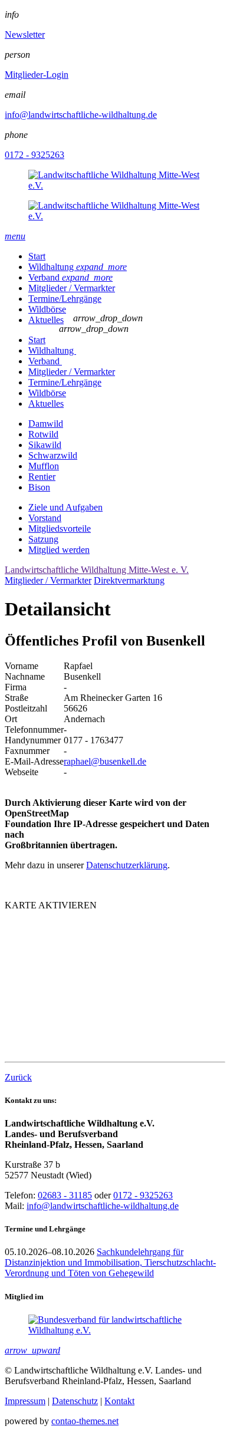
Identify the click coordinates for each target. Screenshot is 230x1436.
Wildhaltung (77, 267)
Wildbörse (47, 309)
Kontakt (119, 1401)
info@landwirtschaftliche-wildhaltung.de (81, 115)
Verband (70, 277)
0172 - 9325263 (34, 155)
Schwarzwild (52, 455)
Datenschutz (75, 1401)
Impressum (25, 1401)
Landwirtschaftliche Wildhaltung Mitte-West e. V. (97, 570)
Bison (39, 487)
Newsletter (25, 34)
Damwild (45, 424)
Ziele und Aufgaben (65, 507)
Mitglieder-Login (36, 75)
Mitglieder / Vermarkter (71, 288)
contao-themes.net (85, 1421)
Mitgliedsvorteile (59, 528)
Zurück (18, 1077)
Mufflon (43, 466)
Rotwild (43, 434)
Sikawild (44, 445)
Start (36, 256)
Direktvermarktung (129, 580)
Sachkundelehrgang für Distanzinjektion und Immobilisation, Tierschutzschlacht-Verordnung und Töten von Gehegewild (110, 1262)
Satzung (43, 539)
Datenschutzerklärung (126, 865)
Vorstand (44, 518)
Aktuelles (46, 320)
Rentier (41, 477)
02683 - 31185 (65, 1195)
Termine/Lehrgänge (64, 299)
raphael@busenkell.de (105, 761)
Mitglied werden (59, 550)
